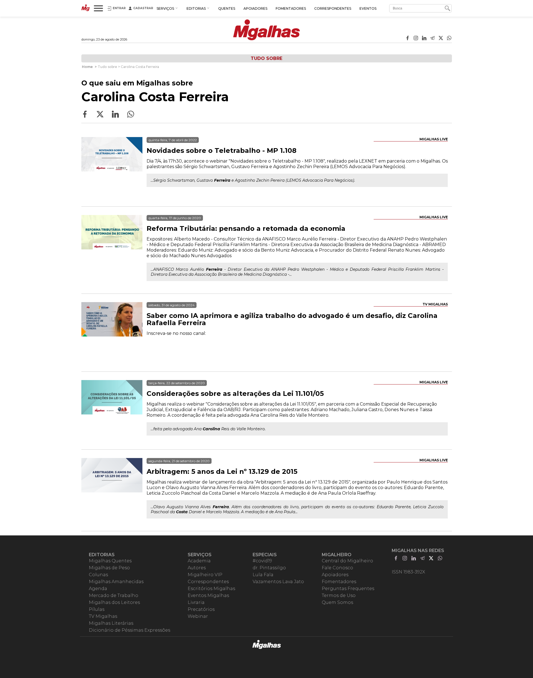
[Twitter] (441, 38)
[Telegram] (432, 38)
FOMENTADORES (291, 8)
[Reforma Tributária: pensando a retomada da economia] (111, 245)
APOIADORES (255, 8)
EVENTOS (367, 8)
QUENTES (226, 8)
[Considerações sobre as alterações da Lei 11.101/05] (111, 410)
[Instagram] (416, 38)
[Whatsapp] (449, 38)
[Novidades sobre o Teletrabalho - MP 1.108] (111, 167)
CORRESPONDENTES (332, 8)
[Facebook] (407, 38)
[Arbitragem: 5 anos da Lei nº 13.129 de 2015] (111, 488)
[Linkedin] (424, 38)
